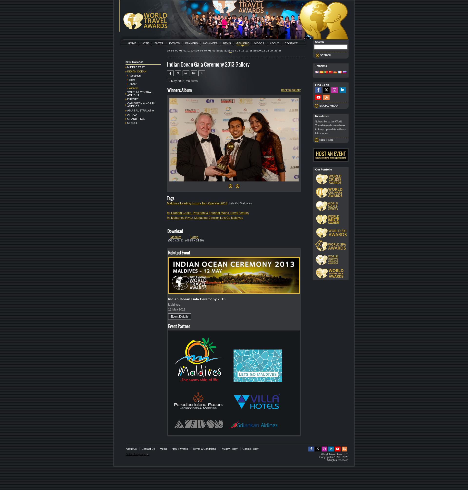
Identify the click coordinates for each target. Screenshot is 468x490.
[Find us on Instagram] (334, 90)
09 (214, 50)
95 (168, 50)
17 (246, 50)
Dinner (132, 83)
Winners (191, 43)
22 (263, 50)
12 (226, 50)
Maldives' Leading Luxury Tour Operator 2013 (197, 203)
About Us (131, 448)
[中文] (331, 72)
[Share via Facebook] (170, 73)
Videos (259, 43)
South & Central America (139, 94)
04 (193, 50)
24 (271, 50)
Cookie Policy (251, 448)
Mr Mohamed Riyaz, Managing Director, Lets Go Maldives (205, 218)
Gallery (242, 43)
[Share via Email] (194, 73)
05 (197, 50)
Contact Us (148, 448)
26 (280, 50)
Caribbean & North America (141, 105)
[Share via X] (178, 73)
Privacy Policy (229, 448)
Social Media (328, 105)
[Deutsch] (335, 72)
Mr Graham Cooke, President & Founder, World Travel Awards (208, 213)
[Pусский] (345, 72)
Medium (175, 237)
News (227, 43)
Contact (291, 43)
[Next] (234, 183)
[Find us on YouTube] (318, 97)
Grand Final (136, 118)
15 (238, 50)
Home (132, 43)
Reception (135, 75)
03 (189, 50)
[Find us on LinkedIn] (343, 90)
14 (234, 50)
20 (259, 50)
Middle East (136, 67)
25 (275, 50)
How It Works (180, 448)
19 (255, 50)
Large (194, 237)
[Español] (321, 72)
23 (267, 50)
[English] (317, 72)
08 (209, 50)
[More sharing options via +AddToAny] (202, 73)
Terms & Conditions (204, 448)
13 (230, 50)
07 (205, 50)
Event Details (179, 316)
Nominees (210, 43)
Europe (132, 99)
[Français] (340, 72)
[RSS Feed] (326, 97)
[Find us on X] (326, 90)
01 (180, 50)
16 (242, 50)
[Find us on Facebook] (318, 90)
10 (218, 50)
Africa (132, 114)
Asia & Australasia (140, 110)
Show (132, 79)
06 (201, 50)
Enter (159, 43)
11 (222, 50)
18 (251, 50)
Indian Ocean (136, 71)
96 (172, 50)
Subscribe (326, 140)
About (274, 43)
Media (163, 448)
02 (185, 50)
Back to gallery (291, 90)
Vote (145, 43)
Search (132, 122)
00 (176, 50)
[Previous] (230, 187)
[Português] (326, 72)
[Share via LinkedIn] (186, 73)
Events (174, 43)
